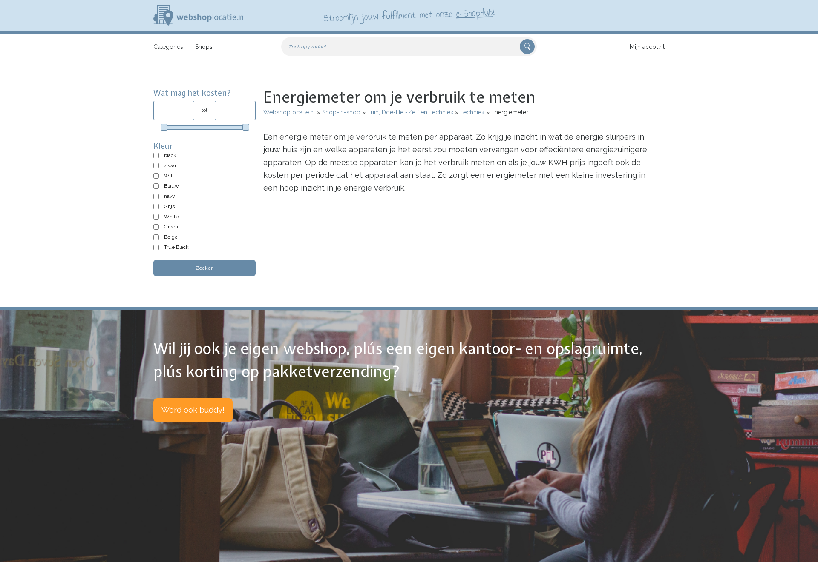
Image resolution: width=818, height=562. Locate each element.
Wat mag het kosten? (192, 93)
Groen (171, 227)
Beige (171, 237)
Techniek (472, 112)
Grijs (169, 206)
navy (169, 196)
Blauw (171, 186)
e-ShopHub (474, 13)
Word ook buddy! (193, 409)
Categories (168, 46)
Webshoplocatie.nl (289, 112)
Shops (204, 46)
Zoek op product (307, 47)
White (171, 217)
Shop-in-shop (341, 112)
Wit (168, 176)
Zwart (171, 165)
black (170, 155)
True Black (176, 247)
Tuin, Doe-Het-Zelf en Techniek (410, 112)
